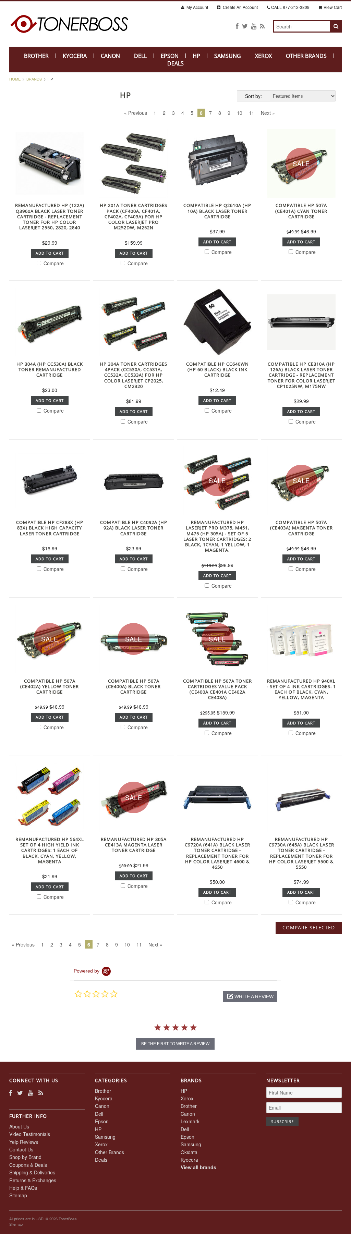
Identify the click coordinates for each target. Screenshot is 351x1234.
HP (196, 55)
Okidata (189, 1152)
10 (239, 112)
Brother (36, 55)
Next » (268, 112)
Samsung (227, 55)
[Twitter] (245, 26)
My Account (196, 7)
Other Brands (306, 55)
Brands (34, 79)
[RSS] (262, 26)
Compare (53, 263)
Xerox (263, 55)
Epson (170, 55)
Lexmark (190, 1121)
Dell (140, 55)
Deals (175, 63)
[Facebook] (237, 26)
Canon (110, 55)
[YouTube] (253, 26)
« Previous (135, 112)
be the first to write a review (175, 1043)
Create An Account (240, 7)
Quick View (49, 192)
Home (15, 79)
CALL (290, 7)
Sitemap (18, 1195)
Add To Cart (50, 253)
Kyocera (75, 55)
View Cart (333, 7)
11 (251, 112)
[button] (250, 996)
